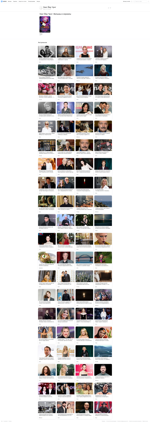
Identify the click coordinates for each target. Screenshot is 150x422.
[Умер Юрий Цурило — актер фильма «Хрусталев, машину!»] (84, 148)
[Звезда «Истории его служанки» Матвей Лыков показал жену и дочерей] (103, 167)
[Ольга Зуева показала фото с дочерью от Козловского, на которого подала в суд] (65, 279)
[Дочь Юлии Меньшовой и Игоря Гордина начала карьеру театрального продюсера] (84, 92)
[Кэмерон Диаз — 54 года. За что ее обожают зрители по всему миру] (65, 335)
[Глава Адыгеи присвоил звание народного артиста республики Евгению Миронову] (47, 354)
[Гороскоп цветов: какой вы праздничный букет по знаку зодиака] (103, 335)
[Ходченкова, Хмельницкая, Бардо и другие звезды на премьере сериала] (103, 316)
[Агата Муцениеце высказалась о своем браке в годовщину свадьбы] (103, 110)
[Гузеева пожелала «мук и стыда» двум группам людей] (84, 110)
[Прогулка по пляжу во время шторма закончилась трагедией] (103, 223)
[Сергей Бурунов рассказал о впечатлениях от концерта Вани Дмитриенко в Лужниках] (84, 410)
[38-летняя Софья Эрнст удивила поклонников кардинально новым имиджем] (103, 241)
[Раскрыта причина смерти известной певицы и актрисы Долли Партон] (103, 73)
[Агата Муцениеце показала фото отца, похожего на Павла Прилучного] (65, 204)
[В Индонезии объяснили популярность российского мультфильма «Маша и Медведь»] (103, 260)
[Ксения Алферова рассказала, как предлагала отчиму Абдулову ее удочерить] (47, 54)
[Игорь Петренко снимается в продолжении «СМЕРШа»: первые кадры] (65, 298)
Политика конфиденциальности (122, 421)
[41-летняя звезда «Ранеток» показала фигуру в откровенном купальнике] (84, 335)
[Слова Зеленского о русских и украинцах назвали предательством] (103, 373)
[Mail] (2, 1)
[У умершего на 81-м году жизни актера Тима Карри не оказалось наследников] (47, 185)
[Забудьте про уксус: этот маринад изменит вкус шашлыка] (84, 204)
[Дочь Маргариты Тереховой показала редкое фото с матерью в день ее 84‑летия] (65, 73)
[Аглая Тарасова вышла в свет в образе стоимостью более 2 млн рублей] (47, 373)
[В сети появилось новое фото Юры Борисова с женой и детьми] (65, 167)
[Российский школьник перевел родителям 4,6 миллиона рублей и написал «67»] (84, 241)
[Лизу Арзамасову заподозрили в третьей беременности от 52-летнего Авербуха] (65, 410)
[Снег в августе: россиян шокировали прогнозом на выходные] (84, 279)
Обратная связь (145, 421)
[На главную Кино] (5, 1)
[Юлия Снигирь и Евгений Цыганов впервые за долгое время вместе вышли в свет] (47, 391)
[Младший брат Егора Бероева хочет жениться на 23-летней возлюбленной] (47, 167)
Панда (40, 33)
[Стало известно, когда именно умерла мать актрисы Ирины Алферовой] (65, 148)
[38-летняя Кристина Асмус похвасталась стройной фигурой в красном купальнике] (65, 241)
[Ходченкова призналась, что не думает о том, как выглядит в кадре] (84, 316)
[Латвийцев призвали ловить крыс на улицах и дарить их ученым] (84, 129)
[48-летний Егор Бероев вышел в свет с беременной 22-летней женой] (65, 185)
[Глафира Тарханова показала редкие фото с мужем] (65, 54)
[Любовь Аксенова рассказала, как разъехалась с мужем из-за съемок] (84, 373)
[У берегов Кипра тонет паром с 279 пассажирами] (103, 204)
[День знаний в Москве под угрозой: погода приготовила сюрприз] (84, 223)
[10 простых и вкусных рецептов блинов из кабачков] (47, 260)
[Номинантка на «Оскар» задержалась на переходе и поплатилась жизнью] (103, 391)
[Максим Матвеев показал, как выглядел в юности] (47, 223)
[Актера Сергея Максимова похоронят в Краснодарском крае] (84, 185)
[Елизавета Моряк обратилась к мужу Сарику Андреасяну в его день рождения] (84, 391)
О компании (6, 421)
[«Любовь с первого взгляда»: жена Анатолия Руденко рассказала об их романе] (103, 54)
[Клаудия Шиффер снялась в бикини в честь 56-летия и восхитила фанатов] (65, 354)
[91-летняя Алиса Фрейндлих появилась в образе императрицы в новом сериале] (65, 129)
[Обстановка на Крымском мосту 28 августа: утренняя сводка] (84, 260)
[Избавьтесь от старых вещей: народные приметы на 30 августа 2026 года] (47, 148)
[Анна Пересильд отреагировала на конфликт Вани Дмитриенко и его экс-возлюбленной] (103, 92)
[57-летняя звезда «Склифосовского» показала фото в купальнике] (103, 185)
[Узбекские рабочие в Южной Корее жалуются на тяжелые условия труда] (47, 410)
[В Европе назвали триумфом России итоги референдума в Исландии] (103, 298)
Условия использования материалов (135, 421)
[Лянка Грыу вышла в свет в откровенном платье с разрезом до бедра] (47, 241)
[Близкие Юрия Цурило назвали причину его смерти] (103, 129)
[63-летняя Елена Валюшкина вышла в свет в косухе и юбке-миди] (84, 354)
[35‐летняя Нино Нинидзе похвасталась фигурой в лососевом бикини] (47, 298)
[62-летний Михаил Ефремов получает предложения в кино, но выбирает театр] (65, 260)
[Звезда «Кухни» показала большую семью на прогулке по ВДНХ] (47, 316)
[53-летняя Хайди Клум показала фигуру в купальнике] (65, 316)
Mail (2, 421)
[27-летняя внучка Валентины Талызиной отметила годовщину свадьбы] (65, 373)
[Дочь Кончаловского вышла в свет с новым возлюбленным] (84, 167)
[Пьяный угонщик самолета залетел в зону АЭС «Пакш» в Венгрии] (84, 73)
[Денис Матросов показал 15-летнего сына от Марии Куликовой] (103, 148)
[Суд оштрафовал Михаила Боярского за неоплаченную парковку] (103, 410)
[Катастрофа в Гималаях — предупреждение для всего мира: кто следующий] (47, 73)
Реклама (9, 421)
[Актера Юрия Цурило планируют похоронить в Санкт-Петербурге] (47, 204)
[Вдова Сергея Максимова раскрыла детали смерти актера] (84, 298)
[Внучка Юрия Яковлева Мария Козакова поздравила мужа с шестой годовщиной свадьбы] (65, 92)
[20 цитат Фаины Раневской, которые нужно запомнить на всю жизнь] (47, 110)
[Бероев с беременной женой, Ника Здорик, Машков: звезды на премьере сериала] (65, 223)
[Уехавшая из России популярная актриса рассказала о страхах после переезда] (84, 54)
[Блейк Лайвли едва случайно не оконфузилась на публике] (47, 279)
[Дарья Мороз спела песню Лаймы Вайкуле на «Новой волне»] (47, 129)
